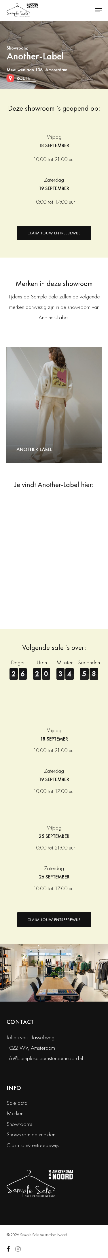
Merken (15, 1113)
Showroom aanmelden (31, 1134)
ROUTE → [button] (26, 78)
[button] (98, 10)
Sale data (17, 1102)
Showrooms (19, 1124)
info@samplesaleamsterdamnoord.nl (45, 1058)
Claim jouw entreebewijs (33, 1145)
